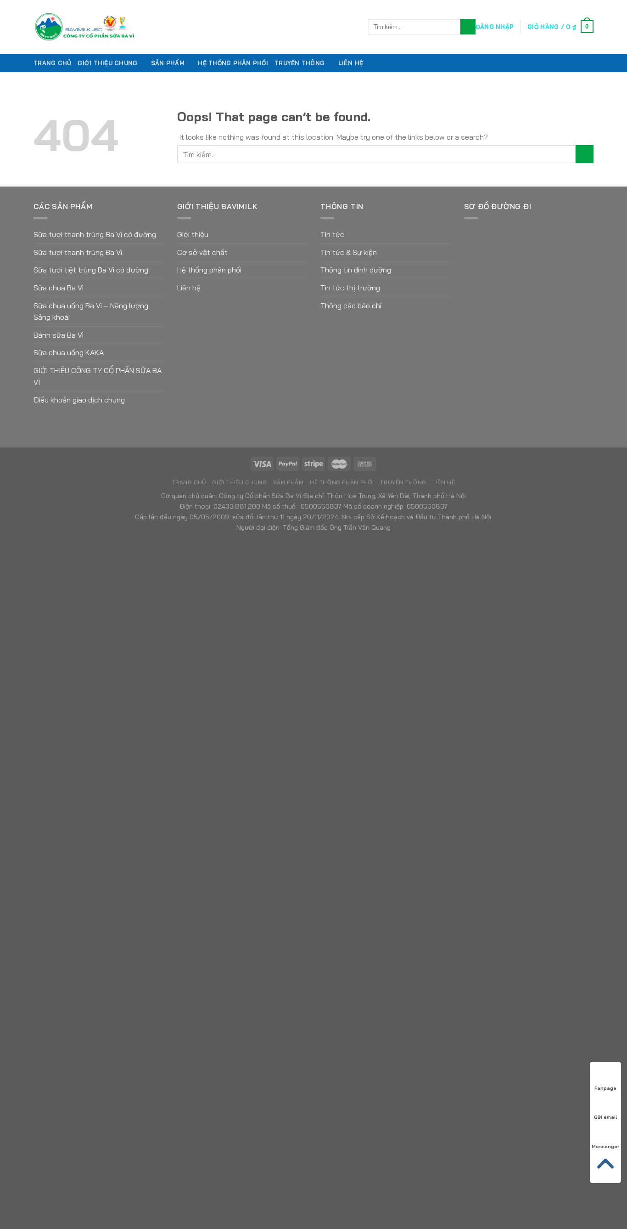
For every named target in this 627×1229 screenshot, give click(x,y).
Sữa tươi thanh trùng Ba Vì (78, 252)
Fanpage (605, 1088)
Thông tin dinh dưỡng (355, 269)
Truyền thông (299, 63)
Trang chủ (52, 63)
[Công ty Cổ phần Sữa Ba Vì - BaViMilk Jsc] (194, 27)
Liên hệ (351, 63)
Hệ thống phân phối (209, 269)
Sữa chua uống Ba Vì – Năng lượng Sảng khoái (91, 311)
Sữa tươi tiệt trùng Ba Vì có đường (91, 269)
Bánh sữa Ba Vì (59, 335)
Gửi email (605, 1117)
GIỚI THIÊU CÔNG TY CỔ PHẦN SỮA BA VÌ (98, 376)
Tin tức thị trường (350, 287)
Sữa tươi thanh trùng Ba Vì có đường (95, 234)
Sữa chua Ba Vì (59, 287)
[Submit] (468, 26)
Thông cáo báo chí (350, 305)
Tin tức (332, 234)
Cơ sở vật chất (202, 252)
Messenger (605, 1147)
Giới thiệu (192, 234)
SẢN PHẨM (168, 63)
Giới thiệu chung (107, 63)
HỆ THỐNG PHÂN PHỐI (233, 63)
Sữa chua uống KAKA (69, 352)
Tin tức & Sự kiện (348, 252)
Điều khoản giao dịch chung (79, 399)
